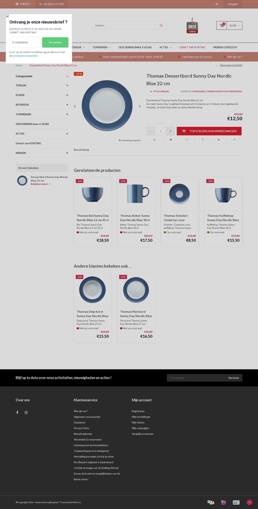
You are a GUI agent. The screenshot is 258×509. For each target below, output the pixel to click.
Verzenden (55, 42)
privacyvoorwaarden (25, 55)
